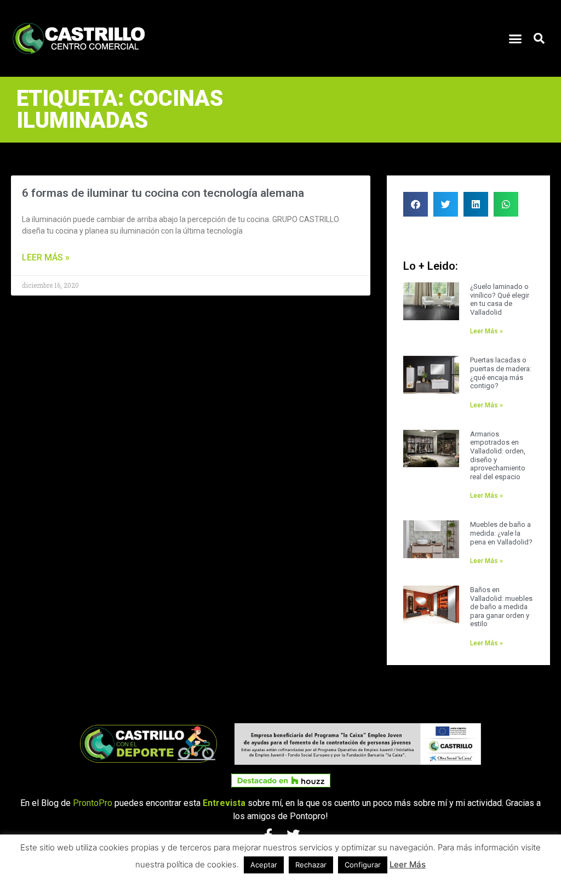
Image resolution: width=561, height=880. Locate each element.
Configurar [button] (363, 864)
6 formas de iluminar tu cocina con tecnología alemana (163, 193)
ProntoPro (92, 803)
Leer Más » (46, 257)
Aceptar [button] (263, 864)
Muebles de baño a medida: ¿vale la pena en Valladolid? (501, 533)
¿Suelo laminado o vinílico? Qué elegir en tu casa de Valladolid (499, 299)
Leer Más (408, 864)
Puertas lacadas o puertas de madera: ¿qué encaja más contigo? (500, 373)
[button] (515, 38)
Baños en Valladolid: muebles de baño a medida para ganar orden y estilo (501, 607)
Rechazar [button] (311, 864)
